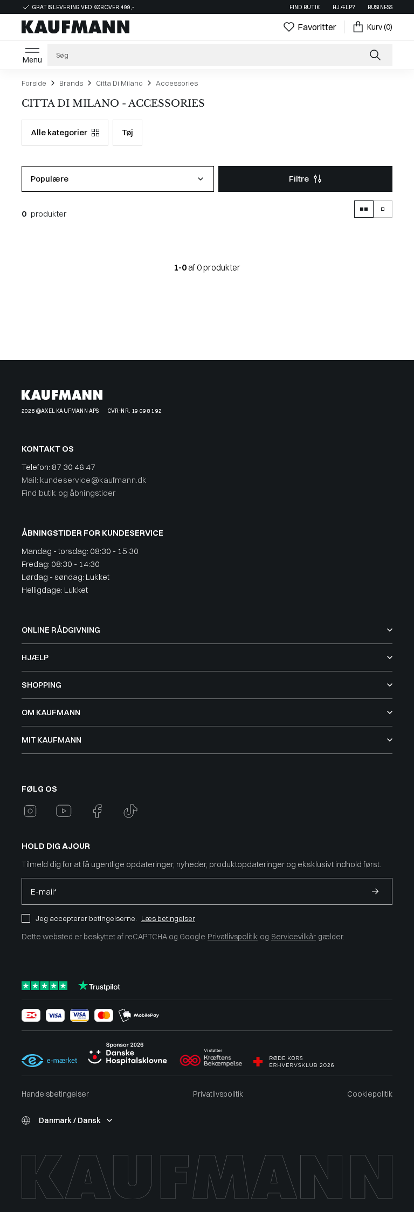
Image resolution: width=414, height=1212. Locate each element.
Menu (32, 60)
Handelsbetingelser (55, 1094)
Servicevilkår (293, 936)
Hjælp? (344, 7)
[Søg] (376, 55)
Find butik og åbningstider (69, 493)
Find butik (304, 7)
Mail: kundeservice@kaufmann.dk (84, 480)
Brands (71, 83)
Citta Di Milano (119, 83)
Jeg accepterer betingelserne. (86, 918)
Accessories (177, 83)
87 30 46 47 (73, 467)
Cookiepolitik (369, 1094)
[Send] (375, 891)
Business (380, 7)
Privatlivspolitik (233, 936)
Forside (34, 83)
